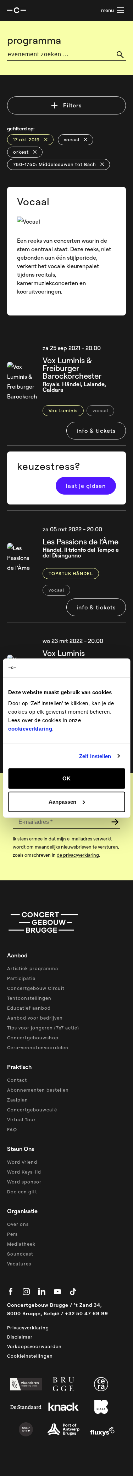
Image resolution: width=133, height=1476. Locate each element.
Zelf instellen (95, 756)
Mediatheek (21, 1244)
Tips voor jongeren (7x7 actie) (43, 1028)
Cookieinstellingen (30, 1356)
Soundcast (20, 1254)
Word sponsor (24, 1182)
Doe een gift (22, 1191)
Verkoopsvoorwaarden (34, 1346)
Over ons (18, 1224)
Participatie (21, 978)
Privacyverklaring (28, 1327)
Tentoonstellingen (29, 998)
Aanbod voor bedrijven (35, 1018)
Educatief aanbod (29, 1008)
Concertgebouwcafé (32, 1109)
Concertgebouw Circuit (36, 988)
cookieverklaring (30, 729)
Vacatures (19, 1264)
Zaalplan (17, 1100)
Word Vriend (22, 1162)
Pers (12, 1234)
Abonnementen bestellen (38, 1090)
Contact (17, 1080)
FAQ (12, 1129)
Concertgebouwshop (33, 1037)
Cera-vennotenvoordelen (37, 1047)
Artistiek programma (32, 968)
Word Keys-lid (24, 1172)
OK (66, 778)
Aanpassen (62, 801)
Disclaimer (20, 1337)
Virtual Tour (21, 1119)
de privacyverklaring (78, 855)
